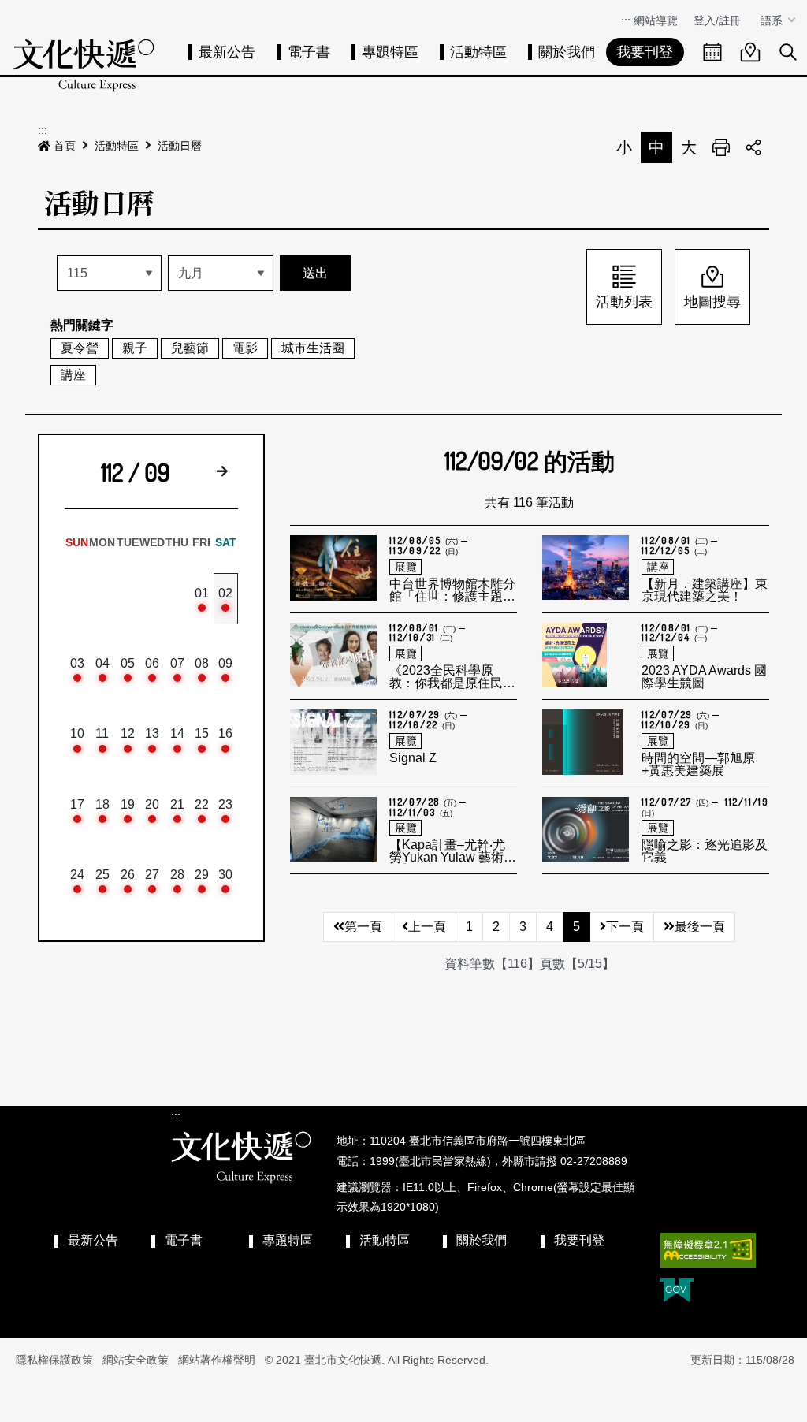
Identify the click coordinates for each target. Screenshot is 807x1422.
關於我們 (566, 52)
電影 (245, 348)
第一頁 (363, 926)
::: (625, 20)
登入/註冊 (717, 20)
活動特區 (478, 52)
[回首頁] (83, 65)
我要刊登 (644, 52)
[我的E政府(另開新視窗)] (677, 1291)
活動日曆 (180, 146)
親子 (134, 348)
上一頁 (427, 926)
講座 (73, 375)
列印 (721, 147)
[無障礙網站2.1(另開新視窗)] (708, 1250)
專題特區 (390, 52)
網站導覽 (656, 20)
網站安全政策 (135, 1359)
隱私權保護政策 (54, 1359)
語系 (773, 20)
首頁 (65, 146)
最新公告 (227, 52)
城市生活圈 (312, 348)
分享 (753, 147)
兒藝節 (190, 348)
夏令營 (80, 348)
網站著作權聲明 (216, 1359)
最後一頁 (700, 926)
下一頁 (625, 926)
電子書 (309, 52)
